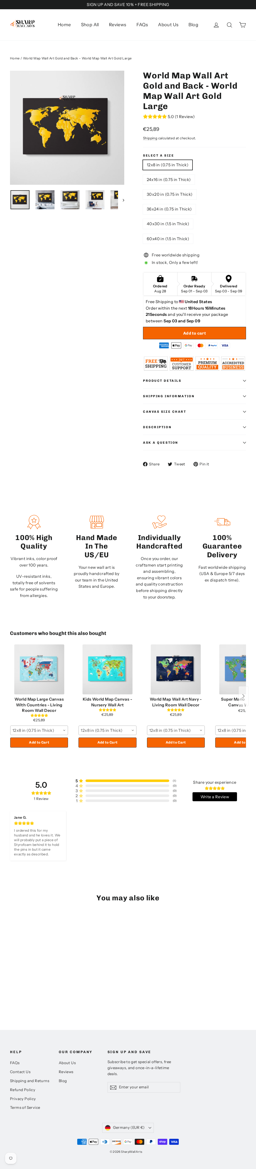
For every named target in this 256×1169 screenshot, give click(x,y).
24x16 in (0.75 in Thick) (169, 179)
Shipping (150, 138)
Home (64, 24)
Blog (193, 24)
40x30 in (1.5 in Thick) (168, 223)
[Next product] (243, 696)
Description (157, 427)
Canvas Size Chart (164, 411)
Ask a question (160, 442)
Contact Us (20, 1072)
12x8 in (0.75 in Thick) (167, 164)
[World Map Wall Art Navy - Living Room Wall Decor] (176, 669)
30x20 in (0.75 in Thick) (170, 194)
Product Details (162, 381)
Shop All (90, 24)
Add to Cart (39, 742)
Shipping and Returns (29, 1081)
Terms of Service (25, 1107)
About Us (168, 24)
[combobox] (39, 730)
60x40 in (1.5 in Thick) (168, 238)
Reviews (117, 24)
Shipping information (168, 396)
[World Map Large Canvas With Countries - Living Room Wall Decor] (39, 669)
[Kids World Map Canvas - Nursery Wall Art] (107, 669)
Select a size (158, 155)
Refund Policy (22, 1090)
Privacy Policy (23, 1099)
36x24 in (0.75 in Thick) (169, 208)
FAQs (142, 24)
